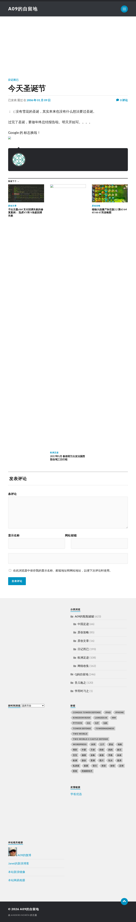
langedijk (101, 717)
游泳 (84, 760)
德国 (84, 755)
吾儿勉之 (80, 682)
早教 (110, 755)
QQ (88, 723)
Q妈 (105, 723)
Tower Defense (82, 728)
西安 (104, 766)
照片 (102, 760)
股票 (86, 766)
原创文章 (83, 640)
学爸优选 (76, 794)
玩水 (110, 760)
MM (114, 717)
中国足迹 (83, 624)
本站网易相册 (16, 880)
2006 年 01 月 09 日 (39, 100)
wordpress (80, 744)
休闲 (93, 744)
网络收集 (83, 665)
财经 (112, 766)
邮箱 (74, 535)
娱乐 (119, 749)
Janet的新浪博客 (18, 863)
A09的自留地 (23, 8)
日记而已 (13, 79)
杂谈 (119, 755)
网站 (68, 535)
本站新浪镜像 (16, 871)
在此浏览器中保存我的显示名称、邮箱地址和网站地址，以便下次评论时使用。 (62, 570)
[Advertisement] (68, 43)
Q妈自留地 (81, 674)
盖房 (119, 760)
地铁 (120, 744)
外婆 (84, 749)
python (77, 723)
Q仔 (97, 723)
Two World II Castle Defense (90, 739)
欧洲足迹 (83, 657)
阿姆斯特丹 (87, 771)
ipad (108, 712)
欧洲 (75, 760)
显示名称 (13, 535)
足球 (121, 766)
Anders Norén (20, 915)
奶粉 (102, 749)
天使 (93, 749)
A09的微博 (24, 855)
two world (80, 734)
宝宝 (75, 755)
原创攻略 (83, 632)
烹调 (93, 760)
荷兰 (95, 766)
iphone (119, 712)
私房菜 (76, 766)
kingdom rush (81, 717)
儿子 (102, 744)
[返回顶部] (124, 901)
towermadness (105, 728)
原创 (111, 744)
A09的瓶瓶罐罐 (84, 616)
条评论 (12, 493)
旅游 (102, 755)
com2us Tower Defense (87, 712)
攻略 (93, 755)
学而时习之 (82, 690)
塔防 (75, 749)
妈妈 (110, 749)
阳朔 (75, 771)
